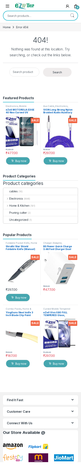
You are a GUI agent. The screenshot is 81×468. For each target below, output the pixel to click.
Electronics (12, 106)
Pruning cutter (18, 212)
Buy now (20, 161)
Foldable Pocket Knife (17, 243)
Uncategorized (18, 219)
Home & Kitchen (19, 205)
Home (6, 27)
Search (72, 15)
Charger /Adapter (52, 243)
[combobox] (35, 15)
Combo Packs (13, 308)
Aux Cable (48, 106)
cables (13, 191)
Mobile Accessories (16, 107)
